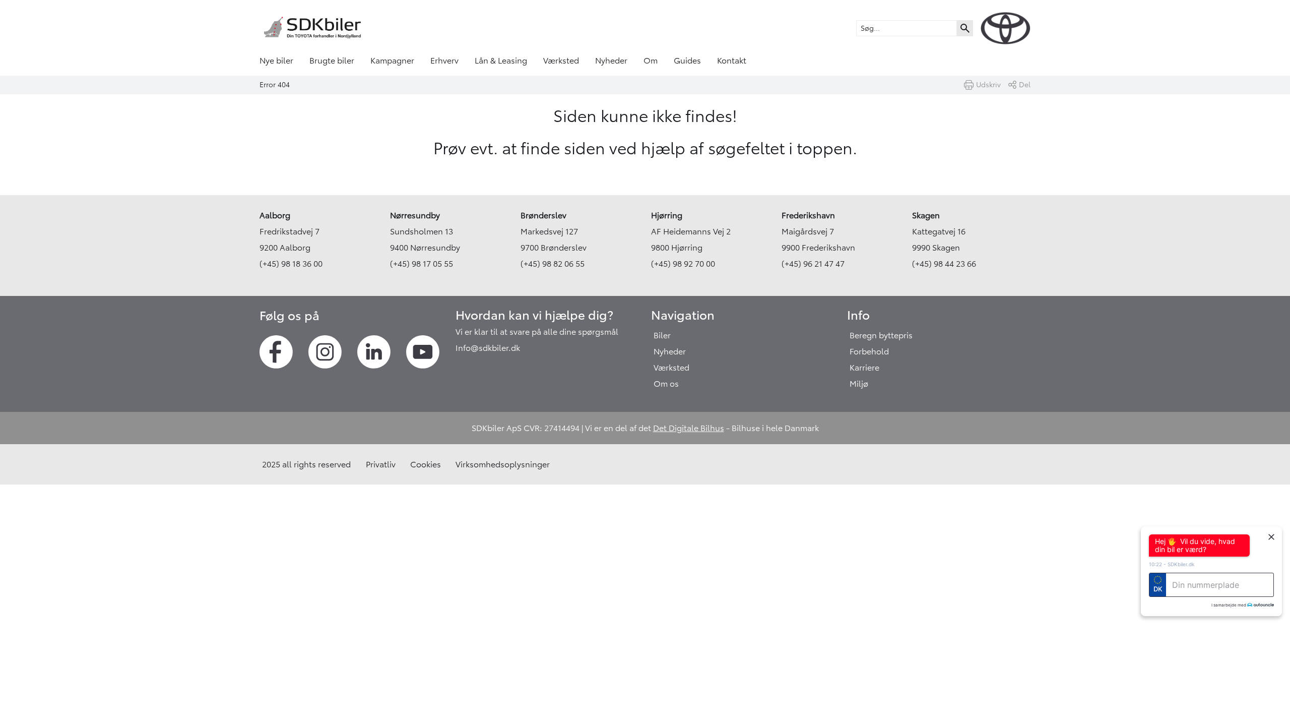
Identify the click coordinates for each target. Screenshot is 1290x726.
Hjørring (666, 215)
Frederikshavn (808, 215)
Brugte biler (331, 60)
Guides (687, 60)
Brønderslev (543, 215)
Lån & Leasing (501, 60)
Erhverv (444, 60)
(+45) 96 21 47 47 (813, 264)
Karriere (864, 367)
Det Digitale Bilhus (688, 428)
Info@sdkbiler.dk (488, 348)
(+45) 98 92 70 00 (683, 264)
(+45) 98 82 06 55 (553, 264)
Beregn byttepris (881, 335)
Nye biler (276, 60)
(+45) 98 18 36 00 (291, 264)
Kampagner (392, 60)
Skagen (926, 215)
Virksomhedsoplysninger (503, 464)
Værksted (561, 60)
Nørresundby (415, 215)
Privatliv (381, 464)
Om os (666, 384)
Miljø (859, 384)
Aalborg (275, 215)
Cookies (425, 464)
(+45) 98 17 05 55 (421, 264)
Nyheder (611, 60)
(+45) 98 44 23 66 (944, 264)
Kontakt (731, 60)
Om (650, 60)
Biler (662, 335)
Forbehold (869, 351)
